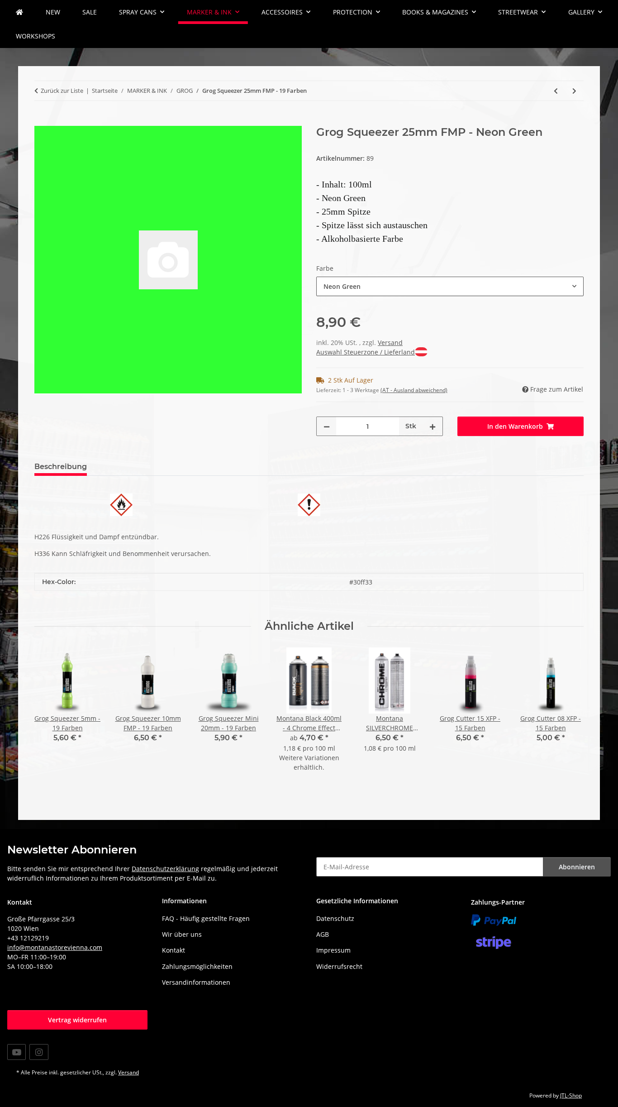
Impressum (333, 950)
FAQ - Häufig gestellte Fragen (206, 918)
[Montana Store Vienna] (19, 12)
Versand (390, 342)
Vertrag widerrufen (77, 1020)
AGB (322, 934)
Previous (49, 715)
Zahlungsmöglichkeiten (197, 966)
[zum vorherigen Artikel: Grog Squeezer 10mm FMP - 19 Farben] (556, 91)
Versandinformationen (196, 982)
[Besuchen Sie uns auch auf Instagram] (38, 1052)
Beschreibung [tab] (60, 466)
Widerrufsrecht (339, 966)
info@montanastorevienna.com (54, 947)
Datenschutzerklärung (165, 868)
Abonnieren (577, 867)
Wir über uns (182, 934)
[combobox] (450, 286)
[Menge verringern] (327, 426)
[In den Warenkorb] (41, 121)
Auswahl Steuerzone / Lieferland (365, 352)
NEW (53, 12)
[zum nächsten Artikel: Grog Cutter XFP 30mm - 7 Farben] (574, 91)
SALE (89, 12)
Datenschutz (335, 918)
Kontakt (173, 950)
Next (568, 715)
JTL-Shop (571, 1095)
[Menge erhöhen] (432, 426)
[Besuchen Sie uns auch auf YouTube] (16, 1052)
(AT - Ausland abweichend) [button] (413, 390)
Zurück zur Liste (62, 90)
